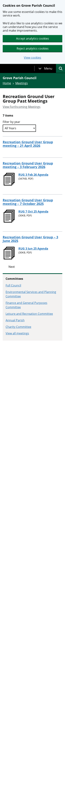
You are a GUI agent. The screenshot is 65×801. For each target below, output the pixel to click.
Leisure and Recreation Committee (29, 314)
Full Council (13, 285)
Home (7, 83)
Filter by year (11, 122)
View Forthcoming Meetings (21, 107)
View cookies (32, 57)
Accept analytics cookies (32, 38)
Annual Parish (15, 320)
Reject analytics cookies (33, 48)
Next (11, 267)
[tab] (45, 68)
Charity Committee (18, 327)
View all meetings (17, 333)
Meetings (21, 83)
